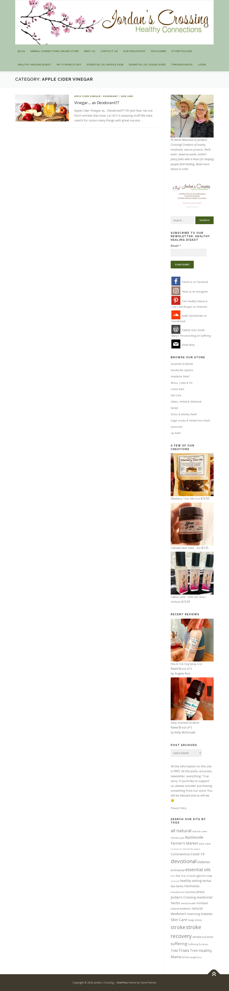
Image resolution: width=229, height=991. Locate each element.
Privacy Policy (178, 808)
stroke (178, 927)
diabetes (203, 862)
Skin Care (127, 96)
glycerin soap (204, 875)
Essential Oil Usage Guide (147, 64)
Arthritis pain (177, 837)
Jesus (201, 891)
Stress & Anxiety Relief (184, 414)
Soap (191, 920)
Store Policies (182, 51)
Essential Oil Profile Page (105, 64)
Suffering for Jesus (198, 944)
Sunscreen (177, 426)
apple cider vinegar (87, 96)
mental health (188, 903)
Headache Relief (180, 376)
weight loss (196, 957)
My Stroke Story (69, 64)
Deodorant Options (182, 370)
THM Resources (182, 64)
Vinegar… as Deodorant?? (96, 102)
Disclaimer (158, 51)
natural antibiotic (181, 908)
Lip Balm (176, 433)
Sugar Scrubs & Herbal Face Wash (190, 420)
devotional (184, 861)
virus (185, 957)
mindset (202, 903)
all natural (181, 830)
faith (173, 876)
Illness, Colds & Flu (182, 383)
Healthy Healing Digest (35, 64)
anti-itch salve (199, 831)
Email (176, 246)
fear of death (188, 875)
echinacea (177, 870)
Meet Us (89, 51)
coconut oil (176, 849)
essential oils (198, 869)
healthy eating (191, 880)
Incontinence (178, 892)
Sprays (174, 408)
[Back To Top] (214, 974)
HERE (185, 169)
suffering (179, 943)
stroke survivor (203, 937)
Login (202, 64)
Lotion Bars (177, 389)
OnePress (122, 982)
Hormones (191, 886)
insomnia (190, 892)
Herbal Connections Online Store (54, 51)
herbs (180, 886)
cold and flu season (191, 849)
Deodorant (110, 96)
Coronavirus (180, 854)
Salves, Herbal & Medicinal (186, 401)
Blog (21, 51)
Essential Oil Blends (182, 364)
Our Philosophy (134, 51)
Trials (184, 950)
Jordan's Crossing (183, 897)
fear (178, 875)
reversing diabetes (200, 914)
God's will (175, 881)
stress (198, 920)
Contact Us (109, 51)
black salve (205, 843)
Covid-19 (197, 854)
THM (174, 950)
